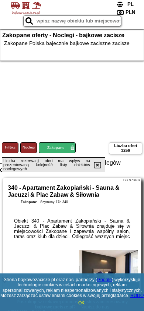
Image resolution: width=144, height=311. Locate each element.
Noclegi (29, 147)
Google (104, 279)
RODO (137, 295)
